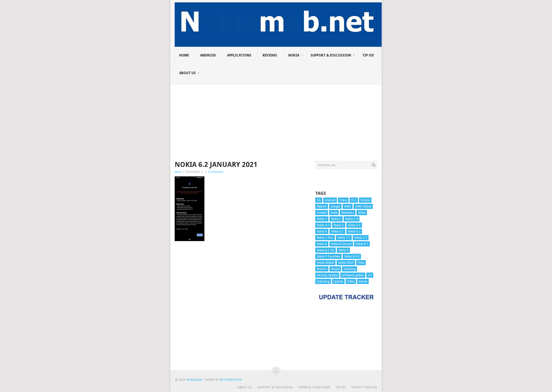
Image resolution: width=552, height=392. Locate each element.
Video (350, 281)
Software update (353, 275)
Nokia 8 (322, 244)
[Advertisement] (276, 115)
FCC (353, 200)
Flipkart (321, 206)
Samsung (349, 269)
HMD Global (363, 206)
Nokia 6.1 (337, 231)
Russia (335, 269)
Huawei (321, 212)
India (334, 212)
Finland (365, 200)
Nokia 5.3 (354, 225)
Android (208, 55)
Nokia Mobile (325, 262)
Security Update (327, 275)
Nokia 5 (339, 225)
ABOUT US (187, 73)
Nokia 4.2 (323, 225)
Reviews (270, 55)
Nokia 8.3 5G (325, 250)
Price (361, 262)
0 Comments (215, 171)
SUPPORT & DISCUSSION (330, 55)
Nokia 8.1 (362, 244)
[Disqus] (242, 308)
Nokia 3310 (351, 256)
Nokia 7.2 (360, 237)
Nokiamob (194, 379)
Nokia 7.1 (343, 237)
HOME (184, 55)
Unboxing (323, 281)
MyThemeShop (231, 379)
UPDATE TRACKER (364, 387)
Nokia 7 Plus (325, 237)
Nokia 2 (322, 219)
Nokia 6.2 (354, 231)
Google (335, 206)
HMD (347, 206)
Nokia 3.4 (351, 219)
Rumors (322, 269)
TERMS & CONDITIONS (314, 387)
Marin (178, 171)
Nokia (293, 55)
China (343, 200)
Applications (239, 55)
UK (370, 275)
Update (338, 281)
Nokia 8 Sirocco (341, 244)
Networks (347, 212)
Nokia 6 (322, 231)
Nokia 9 (343, 250)
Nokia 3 (336, 219)
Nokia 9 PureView (328, 256)
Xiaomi (363, 281)
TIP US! (368, 55)
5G (319, 200)
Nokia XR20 (346, 262)
